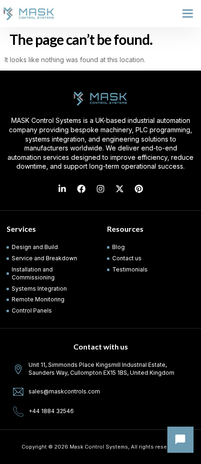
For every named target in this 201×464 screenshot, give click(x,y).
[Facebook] (81, 188)
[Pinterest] (138, 188)
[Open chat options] (180, 440)
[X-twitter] (119, 188)
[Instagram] (100, 188)
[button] (188, 13)
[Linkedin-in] (62, 188)
